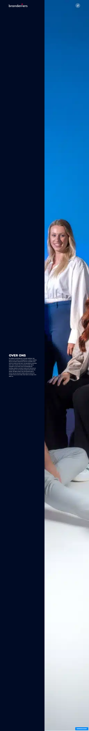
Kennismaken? (82, 728)
